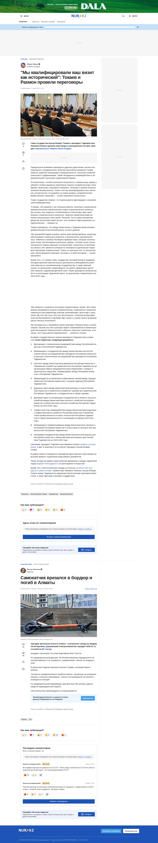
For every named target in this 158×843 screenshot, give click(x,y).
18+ (30, 719)
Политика (23, 21)
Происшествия (26, 564)
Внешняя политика (48, 21)
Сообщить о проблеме (111, 831)
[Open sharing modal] (23, 161)
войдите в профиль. (85, 529)
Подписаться (88, 698)
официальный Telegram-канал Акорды (53, 149)
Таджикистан (53, 494)
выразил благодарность (48, 464)
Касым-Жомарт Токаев (39, 494)
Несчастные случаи (41, 564)
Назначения (61, 21)
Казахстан (35, 21)
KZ (123, 16)
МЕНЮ (26, 16)
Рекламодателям (131, 831)
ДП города (46, 649)
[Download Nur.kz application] (79, 6)
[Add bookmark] (23, 168)
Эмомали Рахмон (66, 494)
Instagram (88, 550)
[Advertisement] (79, 42)
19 (57, 735)
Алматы (24, 719)
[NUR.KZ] (79, 16)
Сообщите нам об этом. (64, 484)
